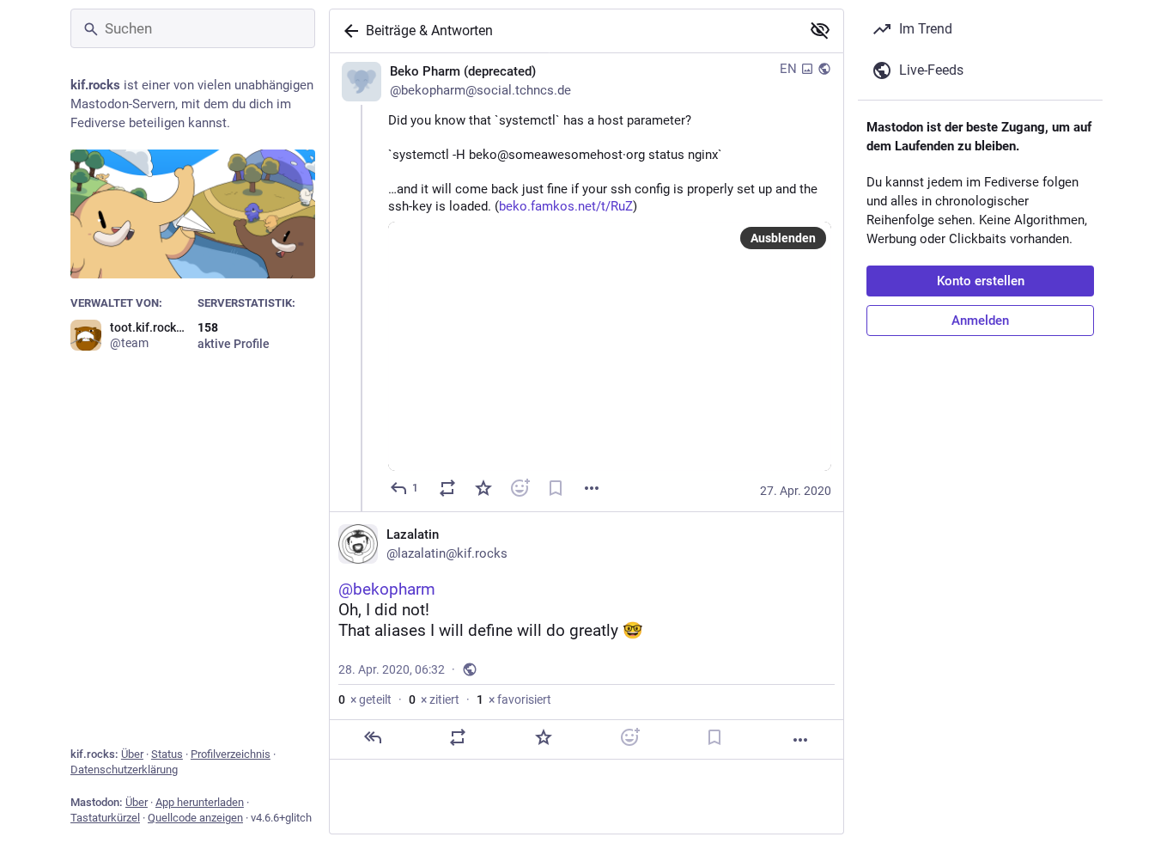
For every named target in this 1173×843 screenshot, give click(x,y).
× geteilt (365, 699)
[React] (519, 488)
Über (132, 754)
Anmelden (980, 320)
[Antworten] (372, 737)
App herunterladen (199, 802)
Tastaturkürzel (105, 817)
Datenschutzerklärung (124, 769)
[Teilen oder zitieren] (447, 488)
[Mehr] (591, 488)
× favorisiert (514, 699)
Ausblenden (783, 238)
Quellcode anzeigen (195, 817)
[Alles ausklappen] (820, 30)
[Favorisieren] (483, 488)
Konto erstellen (980, 281)
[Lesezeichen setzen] (555, 488)
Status (167, 754)
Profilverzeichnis (230, 754)
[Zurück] (348, 30)
